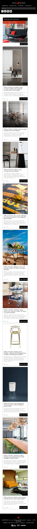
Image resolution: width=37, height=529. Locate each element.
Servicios (5, 5)
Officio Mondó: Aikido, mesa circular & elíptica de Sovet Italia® (15, 129)
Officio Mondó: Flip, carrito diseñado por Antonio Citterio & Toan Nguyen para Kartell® (15, 217)
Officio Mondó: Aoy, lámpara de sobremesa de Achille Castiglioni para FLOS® (14, 405)
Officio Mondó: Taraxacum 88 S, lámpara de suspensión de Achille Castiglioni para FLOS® (14, 457)
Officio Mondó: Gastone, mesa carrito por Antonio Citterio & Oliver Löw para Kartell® (15, 311)
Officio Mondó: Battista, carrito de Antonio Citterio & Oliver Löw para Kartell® (14, 268)
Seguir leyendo (24, 44)
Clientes (20, 5)
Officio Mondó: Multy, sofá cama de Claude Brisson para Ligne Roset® (15, 498)
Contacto (28, 5)
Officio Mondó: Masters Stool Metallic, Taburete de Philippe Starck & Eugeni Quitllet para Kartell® (15, 353)
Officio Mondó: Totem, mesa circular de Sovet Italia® (13, 170)
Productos (12, 5)
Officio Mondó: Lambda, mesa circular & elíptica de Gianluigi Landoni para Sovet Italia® (13, 89)
